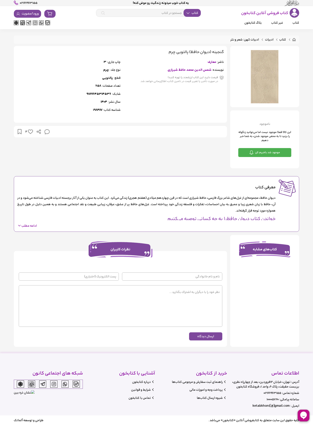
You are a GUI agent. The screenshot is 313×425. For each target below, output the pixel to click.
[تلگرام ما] (29, 23)
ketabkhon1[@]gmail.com (271, 405)
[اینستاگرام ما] (35, 23)
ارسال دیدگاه (205, 336)
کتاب (282, 39)
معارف (212, 62)
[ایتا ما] (22, 23)
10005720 (273, 399)
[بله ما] (48, 23)
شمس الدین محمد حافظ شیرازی (189, 70)
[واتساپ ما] (41, 23)
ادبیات (269, 39)
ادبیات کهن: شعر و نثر (244, 39)
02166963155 (272, 393)
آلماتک (18, 420)
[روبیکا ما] (16, 23)
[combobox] (148, 13)
